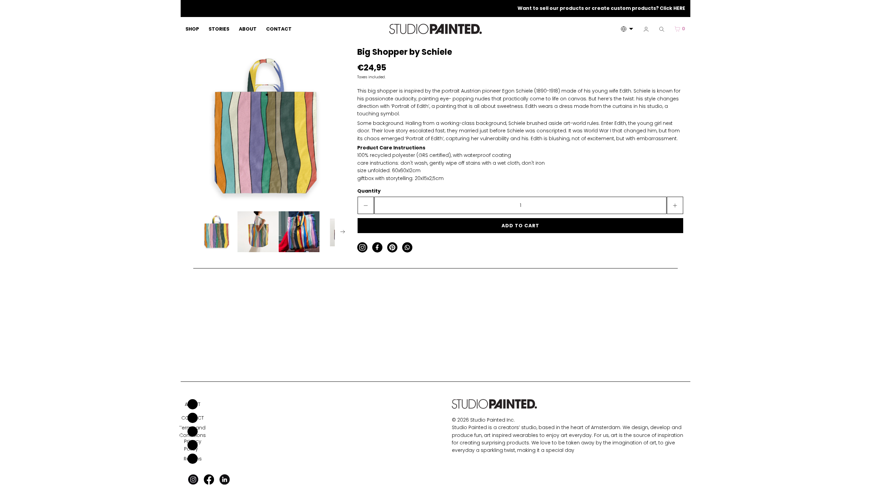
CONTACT (192, 417)
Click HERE (672, 8)
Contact (279, 29)
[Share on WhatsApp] (407, 247)
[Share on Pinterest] (392, 247)
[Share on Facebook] (377, 247)
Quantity (369, 190)
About (248, 29)
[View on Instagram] (362, 247)
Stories (219, 29)
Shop (192, 29)
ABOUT (192, 404)
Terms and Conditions (192, 431)
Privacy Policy (192, 445)
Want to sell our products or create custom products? (588, 8)
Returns (192, 458)
